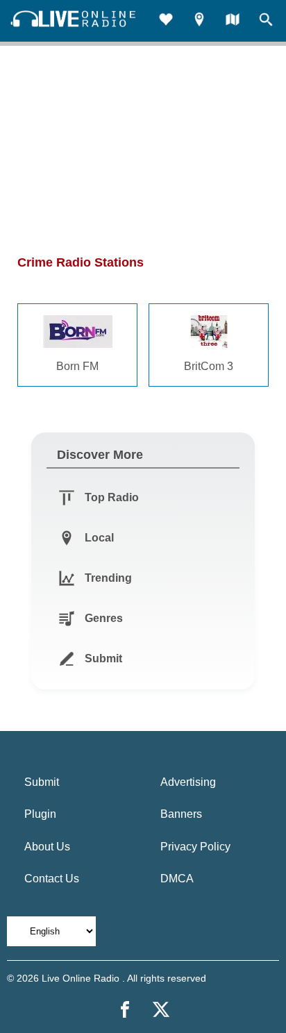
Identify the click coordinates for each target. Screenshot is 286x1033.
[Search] (266, 21)
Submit (41, 782)
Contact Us (51, 878)
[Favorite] (166, 21)
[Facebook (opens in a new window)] (125, 1009)
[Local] (199, 21)
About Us (47, 847)
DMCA (177, 878)
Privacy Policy (195, 847)
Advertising (188, 782)
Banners (181, 814)
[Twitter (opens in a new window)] (161, 1009)
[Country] (232, 21)
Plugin (40, 814)
